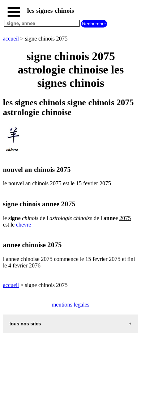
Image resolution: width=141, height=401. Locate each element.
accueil (11, 38)
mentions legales (70, 304)
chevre (23, 224)
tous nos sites (25, 323)
